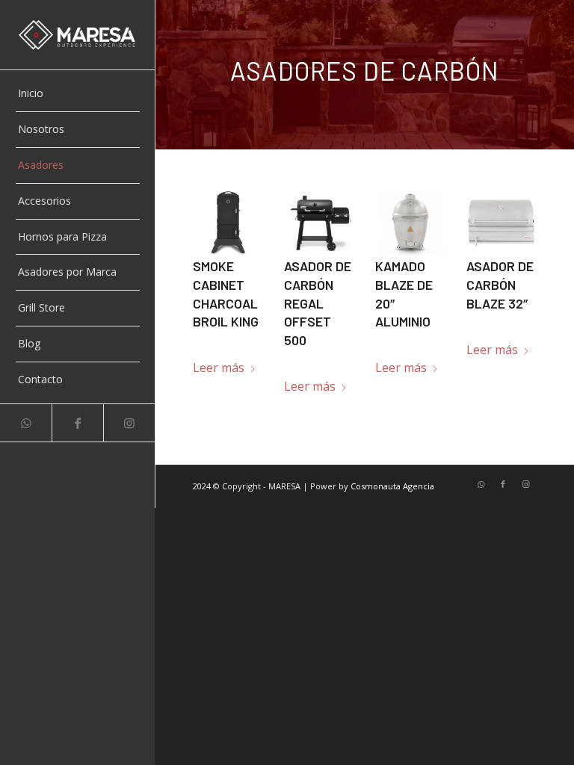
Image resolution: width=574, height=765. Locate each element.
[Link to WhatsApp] (26, 423)
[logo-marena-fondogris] (78, 35)
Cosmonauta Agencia (392, 486)
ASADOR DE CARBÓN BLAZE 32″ (500, 284)
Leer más (218, 367)
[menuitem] (78, 94)
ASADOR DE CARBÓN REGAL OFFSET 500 (317, 303)
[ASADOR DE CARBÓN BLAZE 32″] (501, 222)
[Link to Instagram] (129, 423)
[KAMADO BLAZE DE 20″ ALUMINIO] (410, 222)
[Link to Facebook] (77, 423)
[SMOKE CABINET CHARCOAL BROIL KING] (228, 222)
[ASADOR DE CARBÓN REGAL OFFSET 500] (319, 222)
